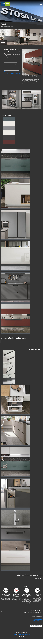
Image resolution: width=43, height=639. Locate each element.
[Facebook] (19, 636)
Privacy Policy (24, 634)
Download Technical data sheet (10, 68)
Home (2, 26)
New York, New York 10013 (37, 620)
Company (14, 634)
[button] (1, 99)
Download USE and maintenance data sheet (12, 73)
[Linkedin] (24, 636)
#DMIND (28, 634)
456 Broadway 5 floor (38, 619)
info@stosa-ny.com (38, 623)
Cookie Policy (19, 634)
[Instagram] (21, 636)
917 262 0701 (40, 621)
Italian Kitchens (7, 26)
